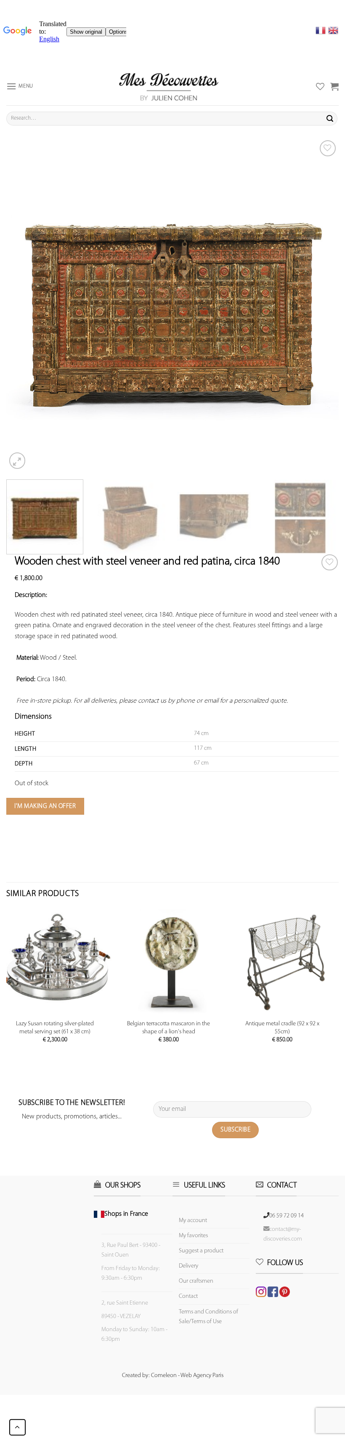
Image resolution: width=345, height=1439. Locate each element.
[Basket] (334, 86)
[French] (322, 30)
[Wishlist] (329, 562)
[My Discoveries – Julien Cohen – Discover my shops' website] (169, 86)
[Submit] (330, 118)
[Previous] (23, 304)
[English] (333, 30)
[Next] (321, 304)
